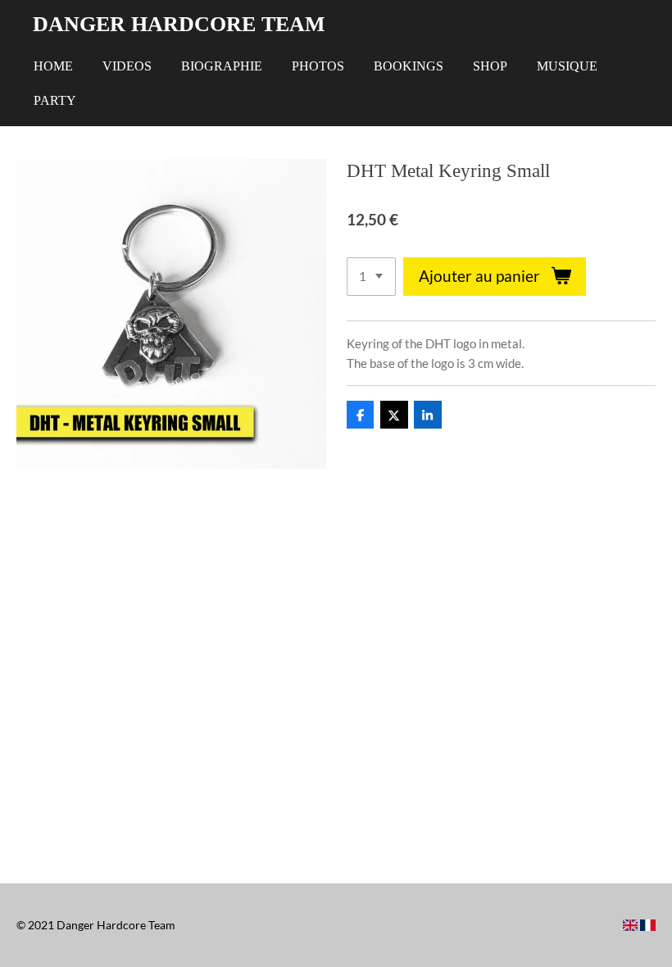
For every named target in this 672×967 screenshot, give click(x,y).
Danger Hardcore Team (179, 24)
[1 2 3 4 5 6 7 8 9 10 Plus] (371, 276)
